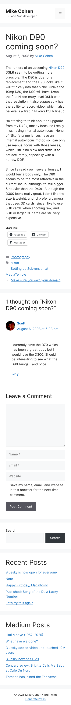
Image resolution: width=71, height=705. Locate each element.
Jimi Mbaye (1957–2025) (24, 635)
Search (11, 530)
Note (9, 579)
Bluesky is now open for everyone (31, 572)
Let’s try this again (19, 603)
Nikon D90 (56, 68)
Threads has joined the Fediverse (31, 677)
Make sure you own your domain (35, 280)
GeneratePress (35, 699)
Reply (15, 374)
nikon (15, 263)
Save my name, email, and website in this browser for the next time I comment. (36, 490)
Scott (21, 323)
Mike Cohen (19, 11)
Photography (20, 257)
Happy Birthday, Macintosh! (27, 585)
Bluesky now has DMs (22, 659)
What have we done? (22, 641)
